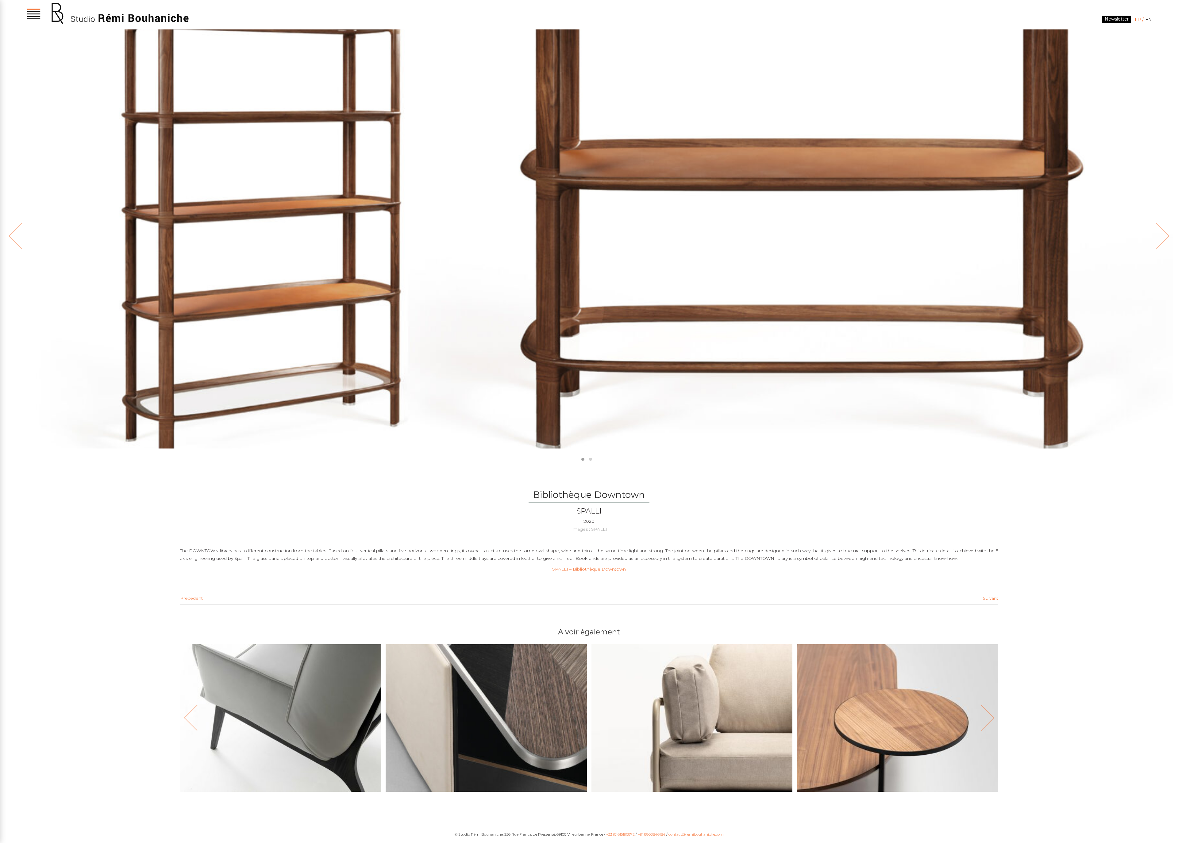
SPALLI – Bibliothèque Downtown (589, 569)
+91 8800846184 (651, 834)
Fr (1138, 19)
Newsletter (1117, 19)
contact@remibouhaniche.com (696, 834)
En (1148, 19)
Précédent (191, 598)
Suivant (990, 598)
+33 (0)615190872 (620, 834)
